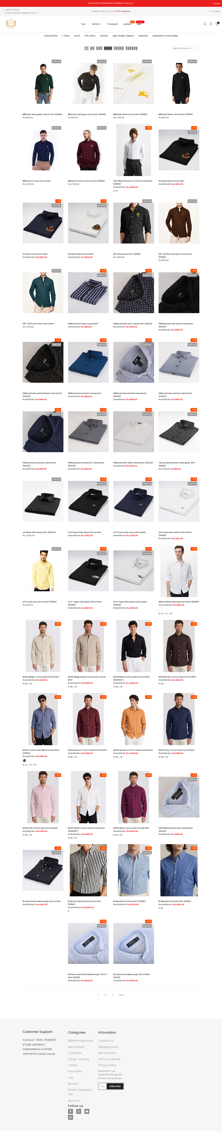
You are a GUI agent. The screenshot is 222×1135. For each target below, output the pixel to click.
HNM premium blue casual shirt (83, 323)
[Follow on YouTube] (86, 1111)
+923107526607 (12, 9)
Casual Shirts (51, 35)
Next (121, 994)
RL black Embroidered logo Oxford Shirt (42, 901)
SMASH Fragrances (80, 1041)
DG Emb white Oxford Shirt (81, 254)
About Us (74, 1100)
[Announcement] (111, 3)
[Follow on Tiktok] (70, 1117)
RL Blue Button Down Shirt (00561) (129, 901)
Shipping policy (108, 1047)
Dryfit (77, 35)
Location (216, 11)
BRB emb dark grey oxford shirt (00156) (87, 114)
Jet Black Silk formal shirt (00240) (39, 532)
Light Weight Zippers (123, 35)
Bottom (96, 24)
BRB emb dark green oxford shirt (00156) (42, 114)
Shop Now (125, 11)
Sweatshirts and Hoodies (165, 35)
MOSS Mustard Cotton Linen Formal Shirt (133, 750)
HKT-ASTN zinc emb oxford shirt (38, 323)
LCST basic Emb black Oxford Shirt (84, 532)
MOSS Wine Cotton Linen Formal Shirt (131, 828)
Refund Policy (107, 1053)
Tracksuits (112, 24)
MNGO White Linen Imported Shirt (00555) (179, 601)
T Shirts (66, 35)
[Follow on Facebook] (70, 1111)
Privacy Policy (107, 1065)
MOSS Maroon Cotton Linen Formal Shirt (87, 750)
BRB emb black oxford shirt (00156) (176, 114)
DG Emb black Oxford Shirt (171, 181)
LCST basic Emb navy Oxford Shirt (129, 532)
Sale (140, 24)
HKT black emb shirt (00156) (127, 254)
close (6, 3)
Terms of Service (109, 1059)
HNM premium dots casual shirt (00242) (132, 323)
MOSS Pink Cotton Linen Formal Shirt (40, 828)
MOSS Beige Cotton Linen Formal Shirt (41, 677)
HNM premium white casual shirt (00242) (133, 462)
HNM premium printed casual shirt (84, 393)
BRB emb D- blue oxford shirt (37, 181)
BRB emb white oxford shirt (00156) (130, 114)
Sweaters (143, 35)
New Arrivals (76, 1047)
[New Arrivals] (133, 3)
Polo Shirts (90, 35)
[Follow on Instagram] (78, 1111)
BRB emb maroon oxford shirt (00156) (86, 181)
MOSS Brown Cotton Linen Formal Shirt (177, 677)
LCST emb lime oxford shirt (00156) (40, 601)
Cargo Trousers (78, 1059)
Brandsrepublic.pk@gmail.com (21, 13)
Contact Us (105, 1041)
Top (83, 24)
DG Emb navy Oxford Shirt (35, 254)
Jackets (128, 24)
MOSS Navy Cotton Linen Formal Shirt (177, 750)
